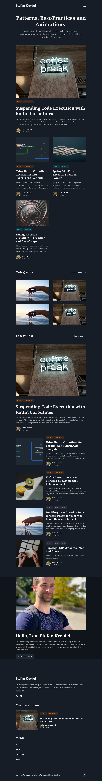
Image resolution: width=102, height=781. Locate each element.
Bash (63, 507)
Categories (20, 754)
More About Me (24, 656)
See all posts (79, 336)
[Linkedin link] (21, 696)
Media (49, 507)
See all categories (77, 272)
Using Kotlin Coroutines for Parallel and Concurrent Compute (31, 174)
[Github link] (17, 696)
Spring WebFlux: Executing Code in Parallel (65, 174)
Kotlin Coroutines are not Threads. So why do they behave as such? (62, 481)
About (18, 759)
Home (18, 744)
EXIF (56, 507)
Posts (18, 749)
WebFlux (65, 166)
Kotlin (19, 102)
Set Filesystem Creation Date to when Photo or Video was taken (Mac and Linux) (65, 516)
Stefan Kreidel (26, 5)
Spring (56, 166)
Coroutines (28, 102)
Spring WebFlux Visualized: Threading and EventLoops (30, 238)
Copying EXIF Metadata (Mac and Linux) (65, 549)
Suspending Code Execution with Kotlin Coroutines (50, 110)
